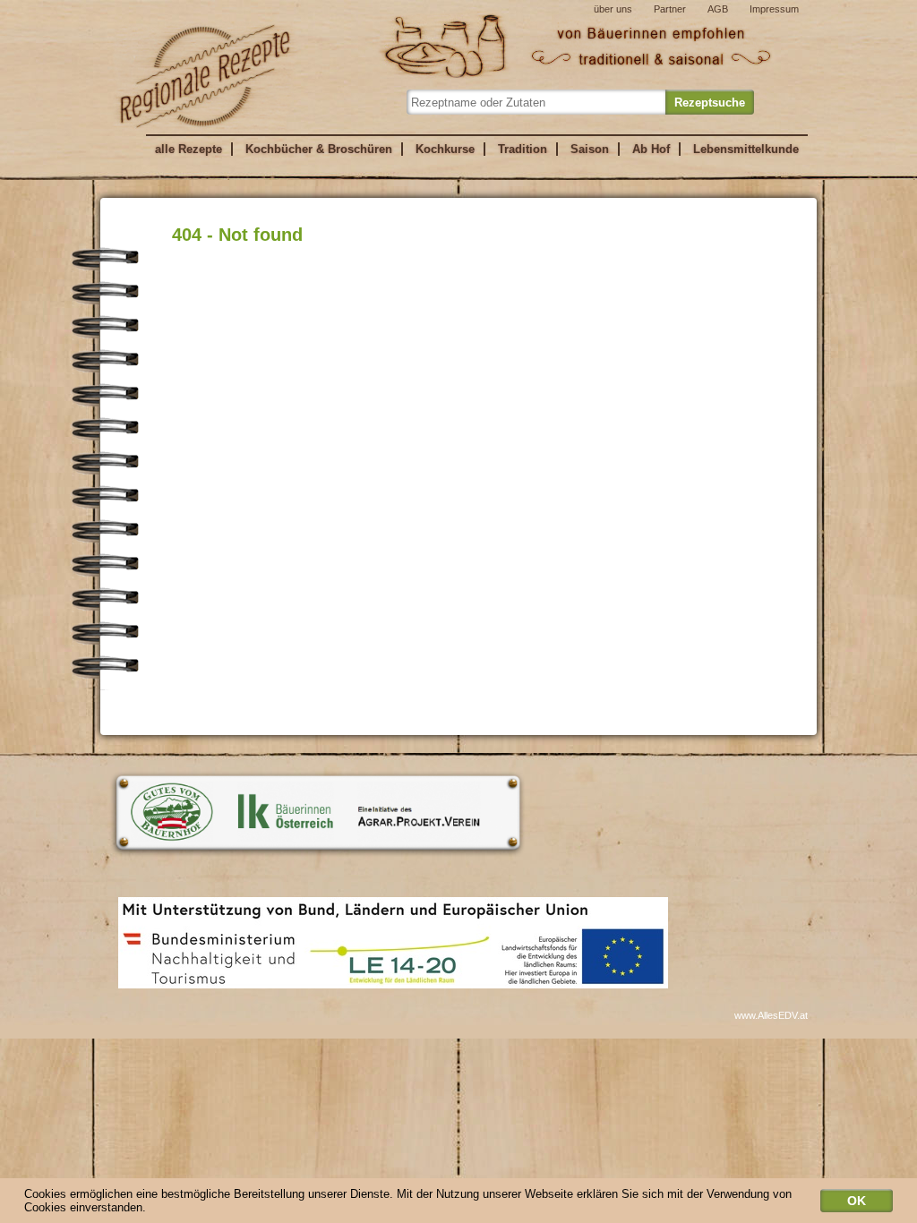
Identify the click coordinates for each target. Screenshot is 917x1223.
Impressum (774, 9)
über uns (613, 9)
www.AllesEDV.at (771, 1015)
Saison (589, 149)
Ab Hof (651, 149)
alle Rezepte (188, 149)
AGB (717, 9)
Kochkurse (445, 149)
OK (856, 1200)
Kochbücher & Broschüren (318, 149)
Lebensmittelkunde (746, 149)
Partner (670, 9)
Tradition (522, 149)
